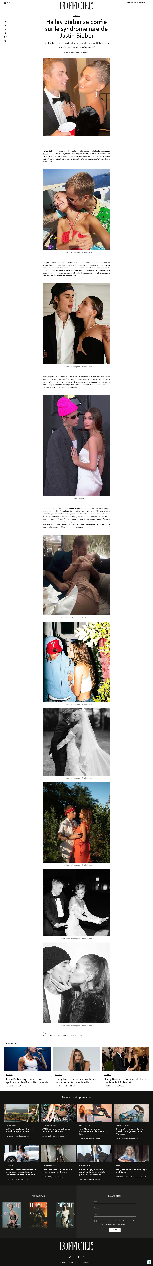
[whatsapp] (5, 37)
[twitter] (5, 33)
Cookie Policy (87, 1262)
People (76, 16)
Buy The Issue (132, 3)
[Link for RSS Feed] (83, 1257)
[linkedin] (5, 29)
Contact (63, 1262)
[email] (5, 18)
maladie (78, 1036)
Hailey (98, 379)
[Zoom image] (76, 209)
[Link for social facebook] (74, 1257)
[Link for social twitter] (70, 1257)
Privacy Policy (123, 1224)
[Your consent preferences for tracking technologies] (149, 1262)
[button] (74, 1215)
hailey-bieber (68, 1036)
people (46, 1036)
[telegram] (5, 41)
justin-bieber (55, 1036)
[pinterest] (5, 26)
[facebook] (5, 22)
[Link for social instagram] (79, 1257)
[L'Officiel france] (76, 6)
